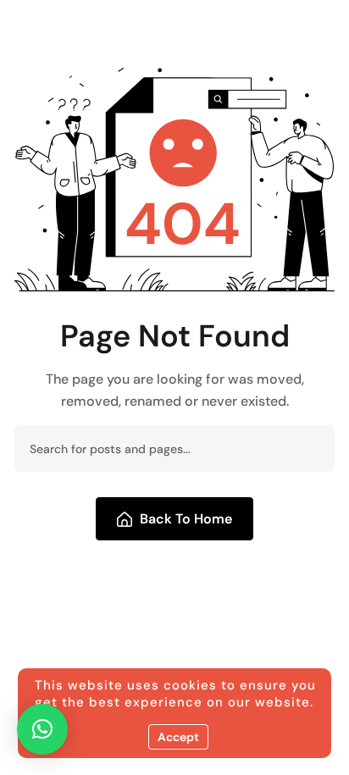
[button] (42, 729)
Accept (178, 737)
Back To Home (186, 519)
